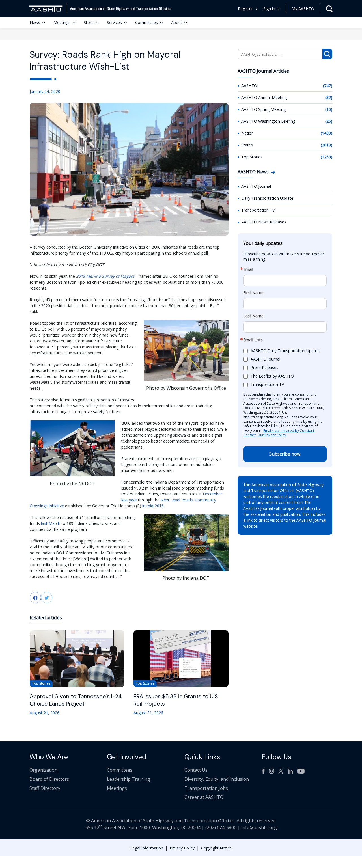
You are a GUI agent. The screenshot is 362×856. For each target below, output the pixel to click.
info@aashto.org (259, 827)
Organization (43, 770)
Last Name (253, 316)
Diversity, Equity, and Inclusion (216, 779)
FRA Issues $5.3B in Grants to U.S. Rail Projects (176, 700)
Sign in (269, 8)
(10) (328, 109)
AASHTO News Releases (263, 222)
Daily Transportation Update (267, 198)
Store (89, 22)
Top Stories (251, 156)
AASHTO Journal (256, 186)
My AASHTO (303, 8)
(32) (328, 97)
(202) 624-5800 (220, 827)
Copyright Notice (216, 848)
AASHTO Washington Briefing (268, 121)
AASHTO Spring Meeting (263, 109)
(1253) (326, 156)
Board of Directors (49, 779)
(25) (328, 121)
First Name (253, 293)
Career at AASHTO (203, 797)
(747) (327, 85)
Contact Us (196, 770)
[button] (271, 9)
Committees (146, 22)
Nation (247, 133)
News (35, 22)
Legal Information (146, 848)
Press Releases (264, 367)
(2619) (326, 145)
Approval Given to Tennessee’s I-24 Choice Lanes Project (76, 700)
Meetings (61, 22)
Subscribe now (284, 454)
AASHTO (249, 85)
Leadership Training (128, 779)
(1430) (326, 133)
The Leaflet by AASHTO (272, 376)
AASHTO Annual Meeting (264, 97)
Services (114, 22)
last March (50, 523)
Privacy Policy (182, 848)
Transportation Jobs (206, 788)
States (247, 145)
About (176, 22)
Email (248, 269)
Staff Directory (44, 788)
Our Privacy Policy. (272, 435)
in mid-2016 (153, 505)
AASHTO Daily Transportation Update (285, 350)
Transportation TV (258, 210)
